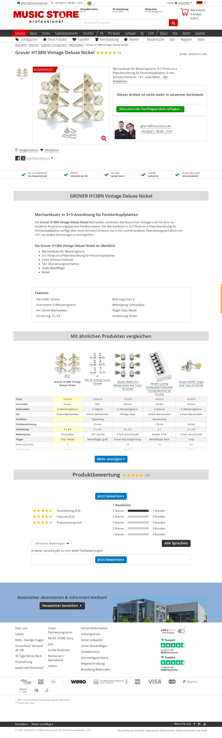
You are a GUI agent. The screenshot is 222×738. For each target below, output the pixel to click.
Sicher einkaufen (92, 640)
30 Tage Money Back (28, 656)
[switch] (181, 631)
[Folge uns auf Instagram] (199, 724)
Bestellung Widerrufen (95, 669)
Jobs (172, 39)
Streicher (88, 33)
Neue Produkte (57, 39)
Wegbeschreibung (93, 663)
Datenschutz (168, 730)
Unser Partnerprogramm (60, 630)
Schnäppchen (29, 39)
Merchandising (109, 39)
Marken (134, 39)
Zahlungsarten (90, 634)
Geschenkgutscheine (94, 658)
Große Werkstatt (59, 650)
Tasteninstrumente (66, 33)
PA (101, 33)
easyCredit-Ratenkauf (29, 668)
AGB (204, 730)
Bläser (164, 33)
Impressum (152, 730)
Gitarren (20, 33)
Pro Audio (114, 33)
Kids (175, 33)
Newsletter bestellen (60, 605)
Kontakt (20, 724)
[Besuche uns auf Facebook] (194, 724)
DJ (142, 33)
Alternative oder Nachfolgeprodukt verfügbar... (150, 109)
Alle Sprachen (176, 543)
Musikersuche (155, 39)
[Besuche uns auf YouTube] (205, 724)
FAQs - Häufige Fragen (29, 640)
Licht (151, 33)
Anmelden (184, 3)
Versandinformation (94, 628)
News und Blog (41, 724)
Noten (186, 33)
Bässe (33, 33)
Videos (52, 666)
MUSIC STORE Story (60, 638)
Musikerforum (125, 730)
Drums (46, 33)
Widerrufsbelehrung (188, 730)
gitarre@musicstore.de (34, 3)
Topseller (83, 39)
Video (201, 39)
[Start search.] (173, 22)
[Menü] (184, 628)
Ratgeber (186, 39)
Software (130, 33)
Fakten (19, 634)
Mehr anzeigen (109, 459)
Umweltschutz (90, 652)
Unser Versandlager (94, 646)
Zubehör (200, 33)
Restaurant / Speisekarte (56, 658)
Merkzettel (51, 150)
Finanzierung (23, 662)
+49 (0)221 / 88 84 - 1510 (156, 131)
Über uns (21, 628)
